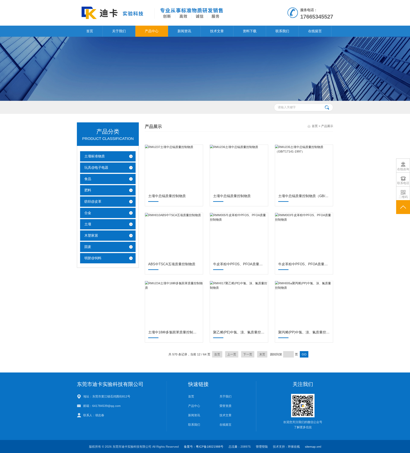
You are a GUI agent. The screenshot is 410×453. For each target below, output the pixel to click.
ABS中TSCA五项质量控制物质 (171, 264)
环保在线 (294, 446)
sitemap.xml (313, 446)
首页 (89, 31)
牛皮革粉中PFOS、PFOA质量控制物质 (239, 264)
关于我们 (119, 31)
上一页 (231, 354)
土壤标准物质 (94, 156)
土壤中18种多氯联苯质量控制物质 (174, 332)
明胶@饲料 (92, 258)
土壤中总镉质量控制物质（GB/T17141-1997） (304, 196)
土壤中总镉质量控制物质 (167, 196)
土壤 (87, 224)
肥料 (87, 190)
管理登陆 (262, 446)
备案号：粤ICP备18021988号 (203, 446)
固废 (87, 247)
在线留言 (315, 31)
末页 (262, 354)
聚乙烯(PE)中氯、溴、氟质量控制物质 (239, 332)
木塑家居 (91, 235)
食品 (87, 179)
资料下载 (249, 31)
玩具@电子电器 (96, 167)
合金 (87, 213)
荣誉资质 (225, 406)
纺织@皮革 (92, 201)
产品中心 (151, 31)
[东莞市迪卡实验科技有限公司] (155, 12)
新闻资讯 (184, 31)
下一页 (247, 354)
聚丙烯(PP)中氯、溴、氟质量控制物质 (304, 332)
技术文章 (217, 31)
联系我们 (282, 31)
